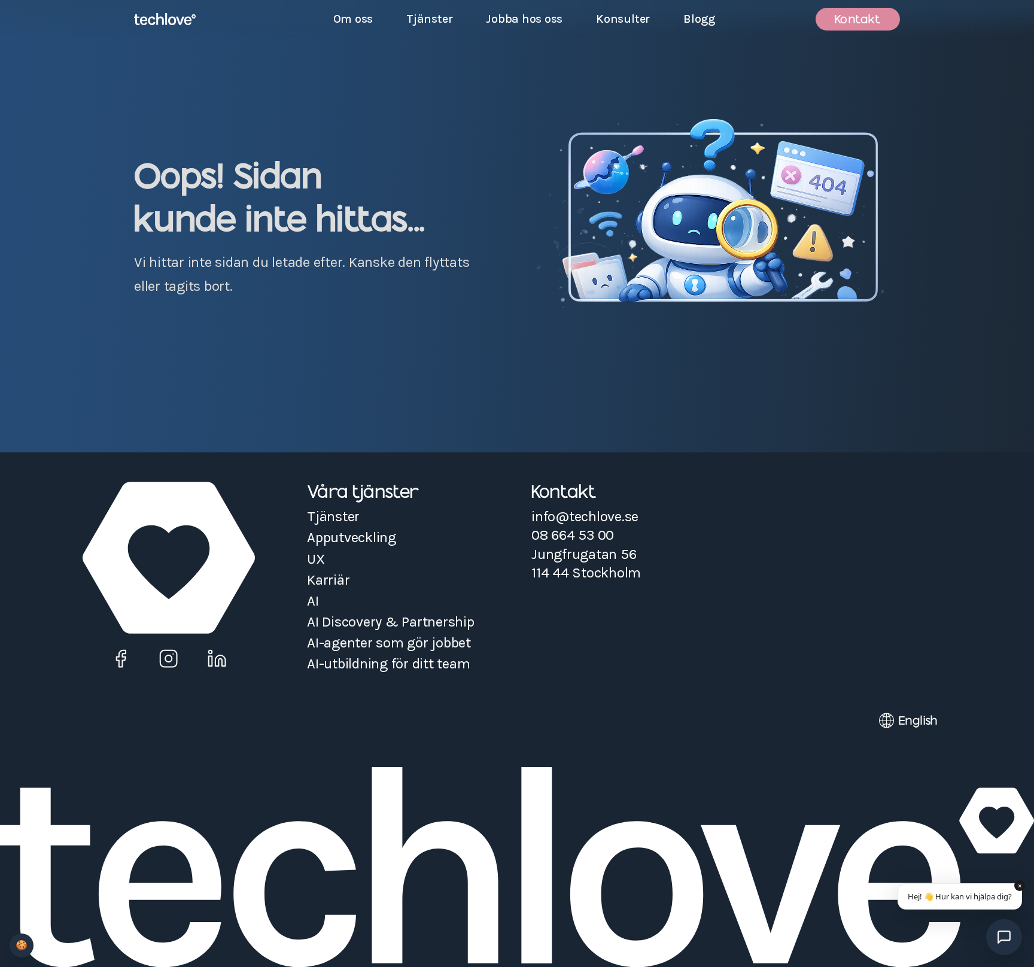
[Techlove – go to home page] (165, 19)
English (918, 720)
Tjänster (429, 19)
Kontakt (858, 19)
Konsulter (623, 19)
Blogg (699, 19)
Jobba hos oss (528, 21)
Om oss (353, 19)
